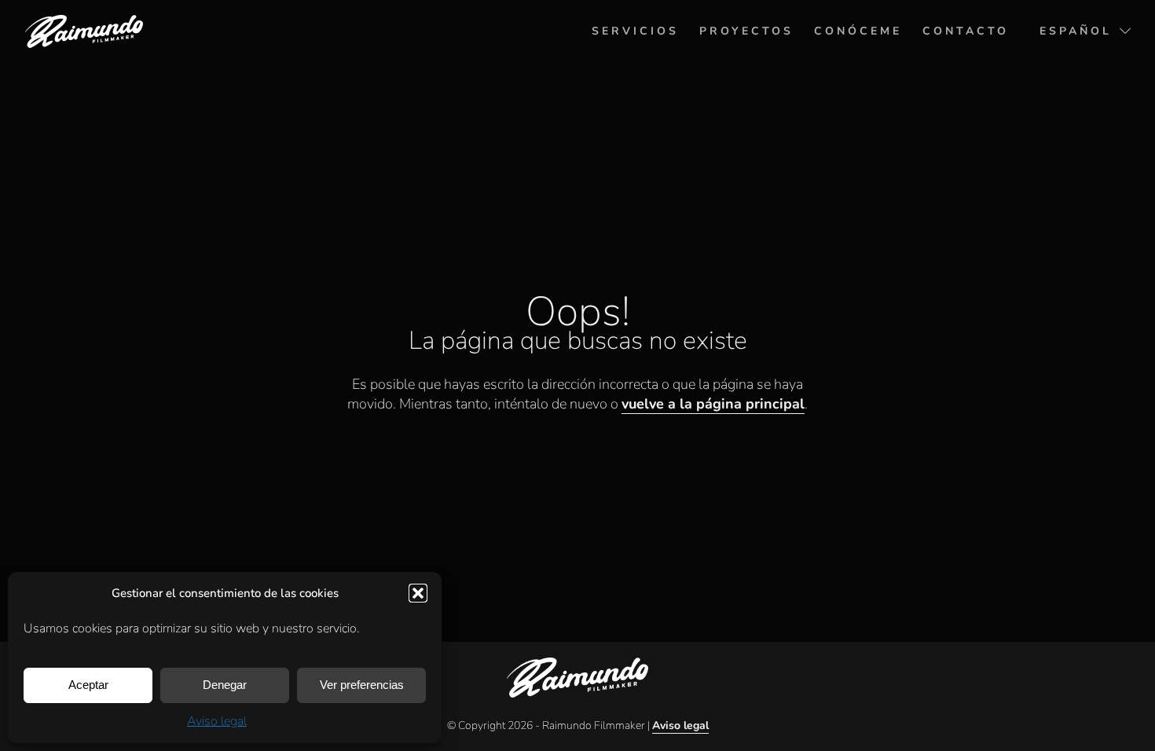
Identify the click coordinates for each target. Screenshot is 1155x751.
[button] (418, 593)
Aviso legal (217, 721)
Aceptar (88, 684)
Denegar (225, 684)
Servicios (635, 31)
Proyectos (746, 31)
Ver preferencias (362, 684)
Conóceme (858, 31)
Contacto (965, 31)
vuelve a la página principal (713, 403)
